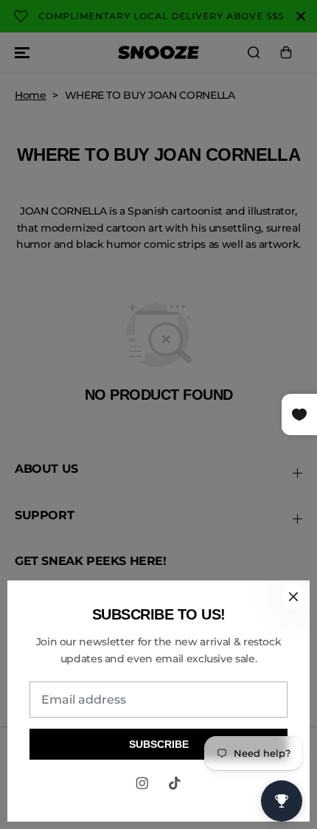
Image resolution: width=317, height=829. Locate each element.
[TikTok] (174, 783)
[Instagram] (142, 783)
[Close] (293, 596)
